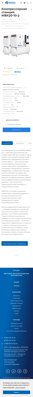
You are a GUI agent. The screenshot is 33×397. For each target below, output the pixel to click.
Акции (16, 282)
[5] (9, 72)
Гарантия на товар (16, 326)
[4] (8, 72)
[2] (5, 72)
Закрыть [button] (16, 392)
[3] (6, 72)
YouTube (19, 371)
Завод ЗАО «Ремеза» (16, 303)
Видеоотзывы (16, 308)
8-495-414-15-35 (9, 340)
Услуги (16, 285)
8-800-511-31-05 (9, 338)
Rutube (25, 371)
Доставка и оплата (16, 323)
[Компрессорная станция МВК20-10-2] (16, 45)
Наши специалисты (16, 300)
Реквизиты (16, 295)
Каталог (16, 270)
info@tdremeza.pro (10, 343)
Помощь (16, 319)
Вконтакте (8, 371)
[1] (3, 72)
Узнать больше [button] (20, 387)
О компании (16, 298)
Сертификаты (16, 306)
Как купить (20, 143)
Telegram (14, 371)
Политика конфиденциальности (17, 331)
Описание (7, 143)
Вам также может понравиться (15, 244)
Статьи (16, 313)
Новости (16, 311)
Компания (16, 292)
